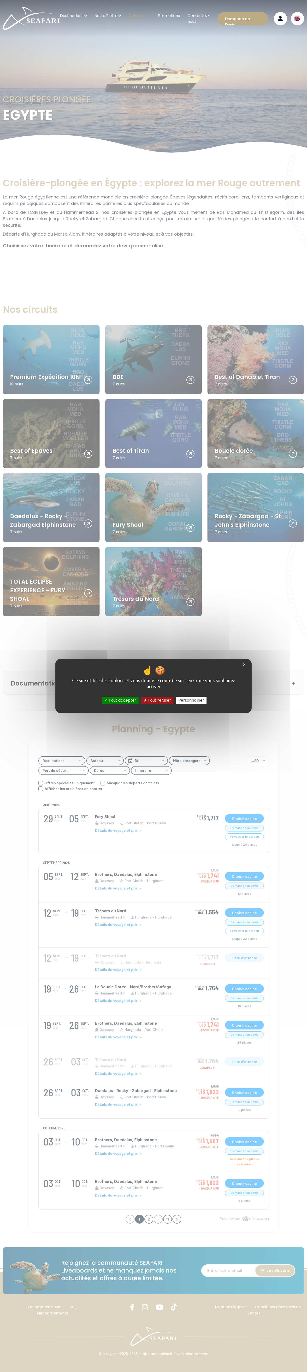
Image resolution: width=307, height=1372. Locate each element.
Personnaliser (191, 700)
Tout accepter (122, 700)
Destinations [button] (71, 15)
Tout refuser (159, 700)
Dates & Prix (136, 18)
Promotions (169, 15)
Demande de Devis (237, 20)
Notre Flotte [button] (106, 15)
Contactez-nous (199, 18)
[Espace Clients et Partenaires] (280, 18)
